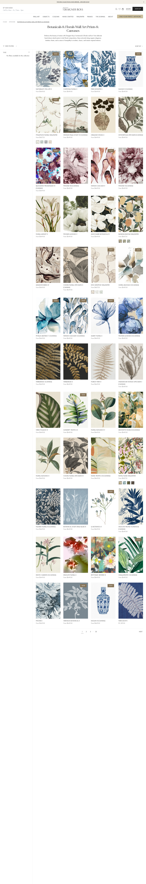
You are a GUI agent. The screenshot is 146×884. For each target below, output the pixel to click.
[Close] (110, 420)
